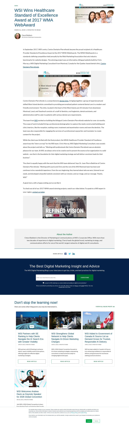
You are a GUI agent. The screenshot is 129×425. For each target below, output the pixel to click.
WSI (36, 120)
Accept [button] (89, 421)
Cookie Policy (83, 412)
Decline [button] (96, 421)
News (16, 5)
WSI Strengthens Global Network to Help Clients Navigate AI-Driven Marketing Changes (65, 337)
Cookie (82, 285)
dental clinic (64, 101)
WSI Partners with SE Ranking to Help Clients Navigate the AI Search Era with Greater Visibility (30, 337)
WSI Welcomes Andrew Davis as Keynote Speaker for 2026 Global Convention (29, 394)
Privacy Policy (74, 412)
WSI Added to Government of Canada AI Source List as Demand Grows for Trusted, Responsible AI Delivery (98, 337)
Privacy (76, 285)
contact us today (38, 192)
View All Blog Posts (104, 306)
